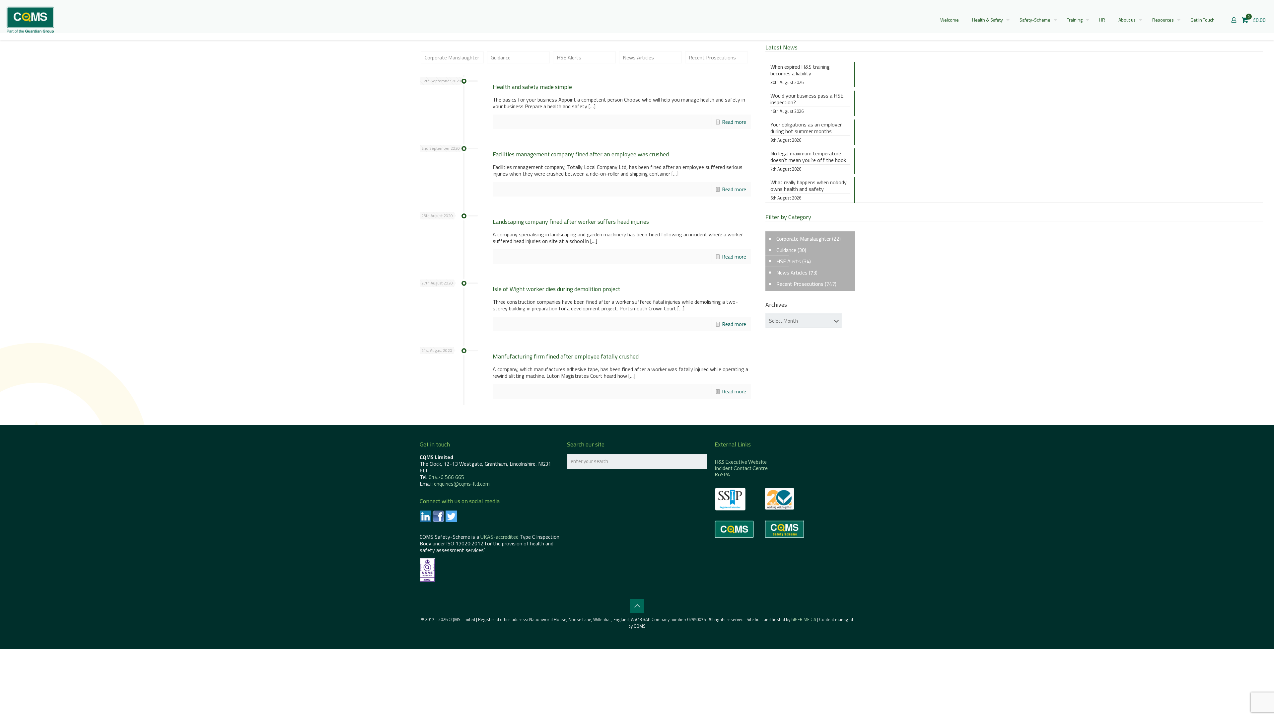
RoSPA (722, 474)
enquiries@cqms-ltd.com (462, 484)
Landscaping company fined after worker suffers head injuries (571, 221)
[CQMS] (30, 20)
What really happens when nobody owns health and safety (808, 186)
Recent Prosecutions (712, 57)
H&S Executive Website (741, 462)
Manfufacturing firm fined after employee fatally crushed (566, 356)
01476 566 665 (446, 477)
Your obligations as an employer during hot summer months (806, 128)
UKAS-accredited (499, 537)
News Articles (638, 57)
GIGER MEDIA (803, 619)
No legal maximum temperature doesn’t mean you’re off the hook (808, 157)
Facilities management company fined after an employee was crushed (581, 154)
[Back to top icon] (637, 606)
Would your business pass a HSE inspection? (806, 99)
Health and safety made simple (532, 86)
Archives (776, 304)
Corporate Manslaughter (452, 57)
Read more (734, 122)
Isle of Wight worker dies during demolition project (556, 288)
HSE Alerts (569, 57)
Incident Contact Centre (741, 468)
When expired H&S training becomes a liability (800, 70)
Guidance (501, 57)
